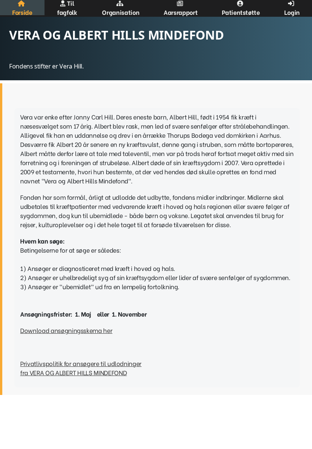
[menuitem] (22, 7)
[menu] (156, 7)
